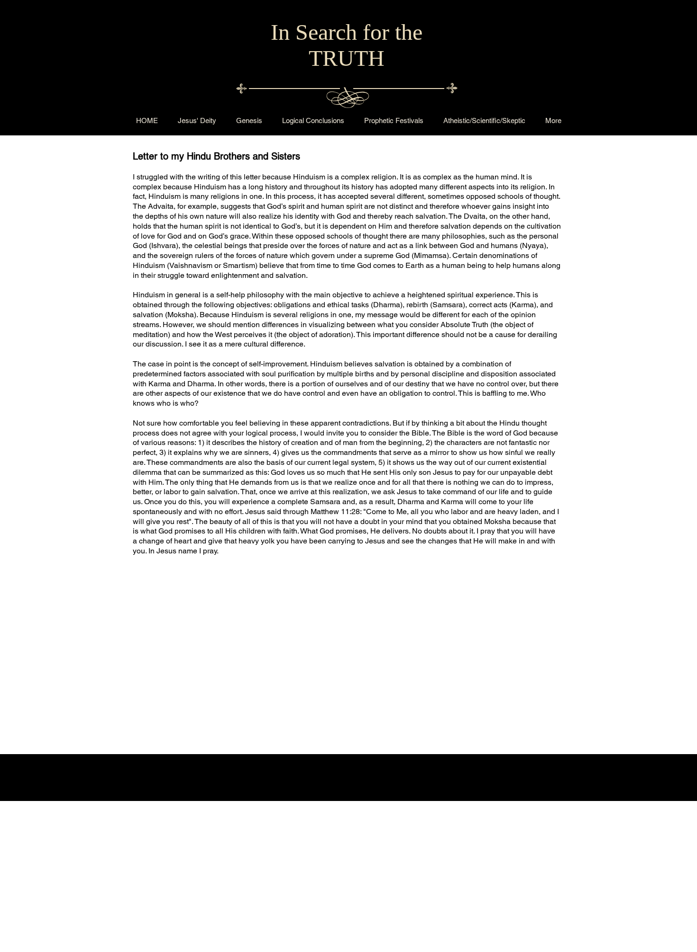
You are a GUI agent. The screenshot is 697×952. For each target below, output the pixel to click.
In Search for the (346, 31)
